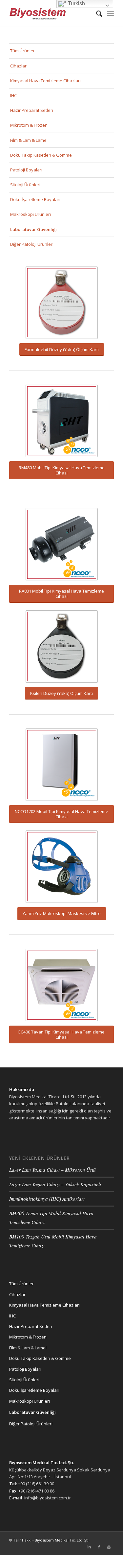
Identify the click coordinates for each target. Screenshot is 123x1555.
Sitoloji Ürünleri (25, 185)
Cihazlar (18, 66)
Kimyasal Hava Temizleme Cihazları (45, 81)
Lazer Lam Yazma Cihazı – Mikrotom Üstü (52, 1169)
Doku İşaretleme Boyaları (35, 199)
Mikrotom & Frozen (29, 125)
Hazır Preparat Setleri (31, 110)
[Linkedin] (89, 1547)
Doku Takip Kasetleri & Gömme (41, 155)
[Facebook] (99, 1547)
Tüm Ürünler (22, 51)
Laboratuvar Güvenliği (33, 229)
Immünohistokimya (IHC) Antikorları (47, 1198)
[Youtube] (109, 1547)
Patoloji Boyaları (26, 170)
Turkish (76, 3)
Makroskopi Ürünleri (30, 214)
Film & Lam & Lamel (29, 140)
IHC (13, 95)
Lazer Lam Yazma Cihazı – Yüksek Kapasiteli (55, 1184)
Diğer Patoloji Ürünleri (31, 244)
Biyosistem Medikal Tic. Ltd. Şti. (62, 1540)
